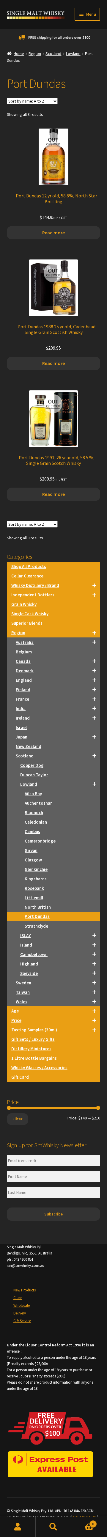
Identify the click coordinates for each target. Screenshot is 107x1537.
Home (19, 53)
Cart (82, 1521)
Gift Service (22, 1320)
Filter (17, 1118)
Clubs (17, 1297)
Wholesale (21, 1305)
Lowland (73, 53)
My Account (18, 1527)
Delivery (19, 1313)
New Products (24, 1290)
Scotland (53, 53)
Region (35, 53)
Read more (53, 233)
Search (53, 1527)
